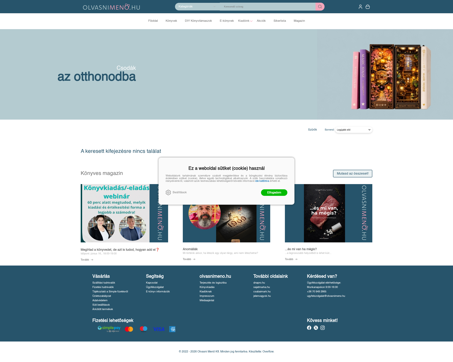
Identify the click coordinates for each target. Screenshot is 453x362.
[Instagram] (322, 328)
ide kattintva (262, 180)
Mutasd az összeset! (352, 173)
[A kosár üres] (368, 7)
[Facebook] (309, 328)
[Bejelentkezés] (360, 7)
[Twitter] (316, 328)
